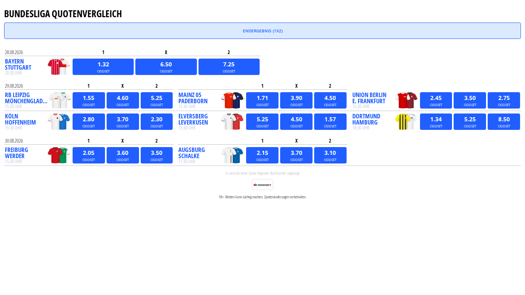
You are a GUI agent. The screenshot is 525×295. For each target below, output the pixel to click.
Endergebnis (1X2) (263, 31)
